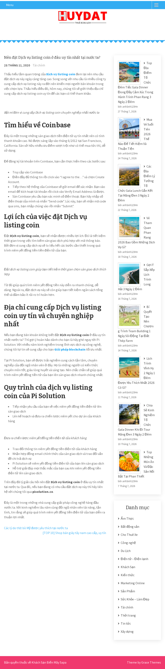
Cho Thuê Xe (129, 535)
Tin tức (126, 623)
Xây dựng (127, 631)
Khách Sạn (128, 567)
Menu (9, 5)
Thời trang (128, 615)
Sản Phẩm (128, 591)
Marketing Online (133, 583)
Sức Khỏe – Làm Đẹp (135, 599)
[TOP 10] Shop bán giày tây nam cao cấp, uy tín (74, 533)
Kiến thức (127, 575)
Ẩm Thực (127, 518)
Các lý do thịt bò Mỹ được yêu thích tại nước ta (36, 528)
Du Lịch (126, 551)
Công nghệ (128, 543)
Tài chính (39, 65)
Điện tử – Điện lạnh (134, 559)
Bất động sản (130, 527)
